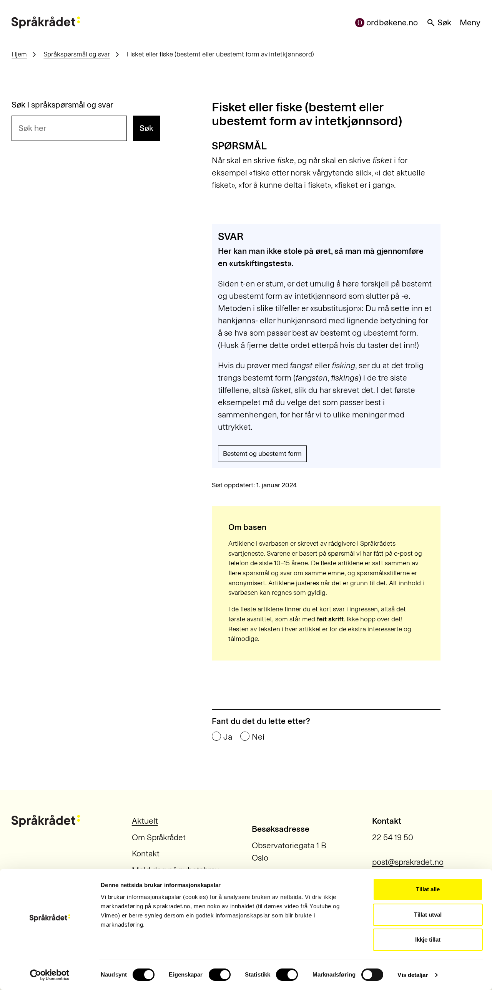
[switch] (220, 974)
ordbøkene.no (392, 22)
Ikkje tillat (427, 939)
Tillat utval (428, 914)
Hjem (19, 54)
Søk (444, 22)
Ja (227, 736)
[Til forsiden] (46, 23)
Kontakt (146, 853)
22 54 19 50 (392, 837)
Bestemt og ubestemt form (262, 453)
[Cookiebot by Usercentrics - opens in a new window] (49, 975)
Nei (258, 736)
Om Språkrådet (159, 837)
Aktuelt (145, 821)
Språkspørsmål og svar (76, 54)
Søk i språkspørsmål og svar (62, 104)
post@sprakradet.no (408, 862)
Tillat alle (428, 889)
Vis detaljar (412, 975)
